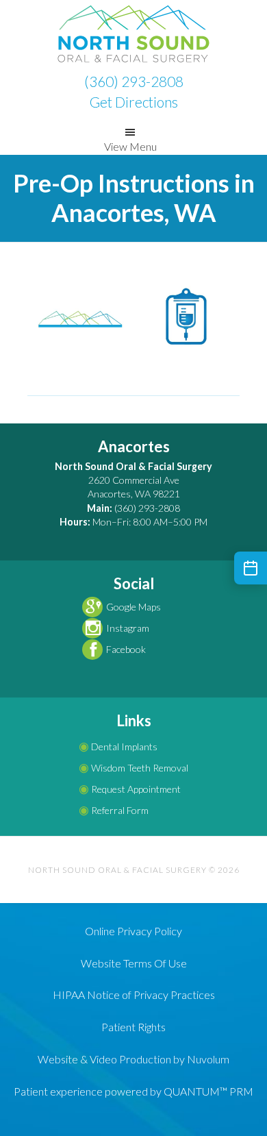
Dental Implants (118, 746)
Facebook (126, 649)
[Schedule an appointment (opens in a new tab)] (250, 568)
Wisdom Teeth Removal (133, 768)
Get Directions (134, 101)
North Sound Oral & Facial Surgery (133, 34)
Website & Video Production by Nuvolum (133, 1058)
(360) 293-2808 (133, 81)
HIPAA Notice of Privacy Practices (134, 994)
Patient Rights (133, 1026)
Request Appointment (130, 789)
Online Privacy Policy (133, 930)
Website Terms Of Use (134, 963)
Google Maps (133, 607)
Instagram (127, 628)
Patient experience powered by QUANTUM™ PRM (133, 1091)
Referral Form (114, 810)
